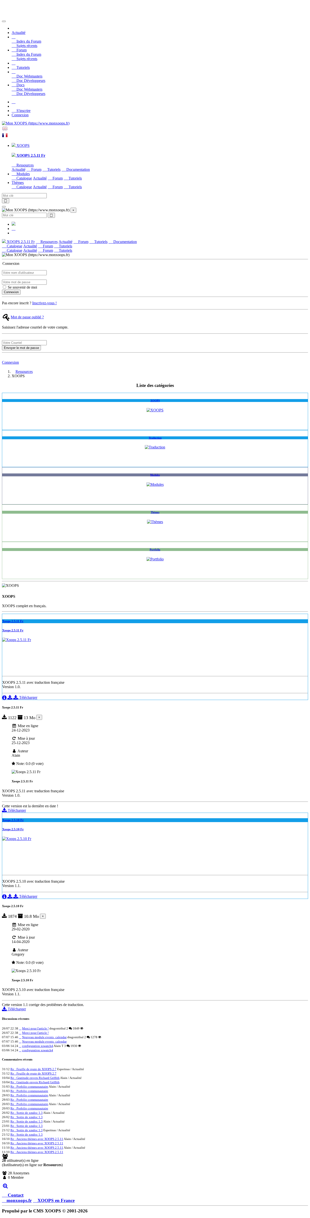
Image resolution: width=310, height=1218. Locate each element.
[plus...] (5, 1186)
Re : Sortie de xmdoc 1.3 (26, 1113)
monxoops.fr (19, 1200)
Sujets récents (26, 46)
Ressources (25, 165)
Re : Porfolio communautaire (29, 1086)
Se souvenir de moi (22, 287)
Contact (15, 1195)
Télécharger (27, 697)
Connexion (20, 115)
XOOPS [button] (23, 145)
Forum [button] (21, 50)
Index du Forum (28, 41)
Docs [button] (20, 85)
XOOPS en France (56, 1200)
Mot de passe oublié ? (27, 317)
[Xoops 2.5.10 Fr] (16, 839)
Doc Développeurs (30, 81)
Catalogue (24, 178)
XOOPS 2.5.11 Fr (20, 242)
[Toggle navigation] (4, 21)
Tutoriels (23, 67)
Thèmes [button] (18, 183)
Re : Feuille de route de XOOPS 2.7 (33, 1069)
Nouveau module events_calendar (44, 1037)
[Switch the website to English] (5, 130)
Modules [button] (23, 174)
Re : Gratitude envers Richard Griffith (35, 1078)
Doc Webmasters (29, 76)
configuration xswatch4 (37, 1046)
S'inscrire (23, 111)
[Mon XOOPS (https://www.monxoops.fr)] (36, 123)
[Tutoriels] (14, 63)
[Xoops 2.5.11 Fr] (16, 640)
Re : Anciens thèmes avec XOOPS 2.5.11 (36, 1139)
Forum (35, 169)
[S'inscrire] (14, 102)
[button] (14, 37)
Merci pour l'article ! (35, 1028)
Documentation (77, 169)
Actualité (18, 33)
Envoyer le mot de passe (21, 348)
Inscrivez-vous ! (44, 303)
